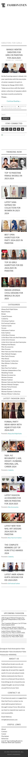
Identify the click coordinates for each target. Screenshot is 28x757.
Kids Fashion (5, 333)
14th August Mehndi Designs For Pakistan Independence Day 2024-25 (13, 619)
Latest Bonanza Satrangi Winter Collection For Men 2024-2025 (12, 636)
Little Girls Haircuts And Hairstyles (13, 342)
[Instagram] (22, 129)
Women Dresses (7, 377)
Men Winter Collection (9, 363)
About (3, 729)
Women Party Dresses (9, 387)
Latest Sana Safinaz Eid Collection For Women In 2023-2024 (12, 208)
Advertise (4, 738)
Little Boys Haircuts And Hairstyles (13, 337)
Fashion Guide (6, 326)
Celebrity (4, 319)
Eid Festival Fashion (8, 323)
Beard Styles (5, 311)
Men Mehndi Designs (8, 354)
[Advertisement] (14, 24)
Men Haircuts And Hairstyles (11, 351)
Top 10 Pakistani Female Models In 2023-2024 (13, 176)
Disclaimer (5, 736)
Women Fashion (7, 380)
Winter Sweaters (8, 108)
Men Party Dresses (8, 356)
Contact (4, 731)
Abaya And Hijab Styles (9, 309)
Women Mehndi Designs (10, 384)
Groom (3, 328)
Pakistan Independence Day (11, 370)
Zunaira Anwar (18, 60)
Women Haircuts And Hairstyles (12, 382)
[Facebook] (6, 129)
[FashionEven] (14, 5)
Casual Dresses (6, 316)
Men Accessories (7, 347)
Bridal (3, 314)
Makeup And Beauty (8, 344)
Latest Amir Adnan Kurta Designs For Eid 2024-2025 (14, 577)
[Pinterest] (10, 129)
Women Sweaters (17, 108)
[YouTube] (14, 129)
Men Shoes (5, 358)
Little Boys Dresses (8, 335)
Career (3, 734)
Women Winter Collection (9, 106)
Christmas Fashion (7, 321)
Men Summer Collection (9, 361)
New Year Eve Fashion (9, 368)
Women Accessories (8, 375)
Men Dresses (5, 349)
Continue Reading (14, 101)
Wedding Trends (7, 373)
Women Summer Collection (11, 391)
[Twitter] (3, 129)
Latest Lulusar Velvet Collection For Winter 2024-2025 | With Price (13, 628)
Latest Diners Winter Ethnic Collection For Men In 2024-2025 (13, 632)
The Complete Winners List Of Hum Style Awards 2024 (13, 624)
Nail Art (4, 366)
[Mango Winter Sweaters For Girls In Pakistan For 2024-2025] (14, 68)
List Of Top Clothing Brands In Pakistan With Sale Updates (11, 741)
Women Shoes (6, 389)
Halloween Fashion (8, 330)
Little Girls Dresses (8, 340)
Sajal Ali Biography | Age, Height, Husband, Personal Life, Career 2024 (13, 461)
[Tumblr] (18, 129)
